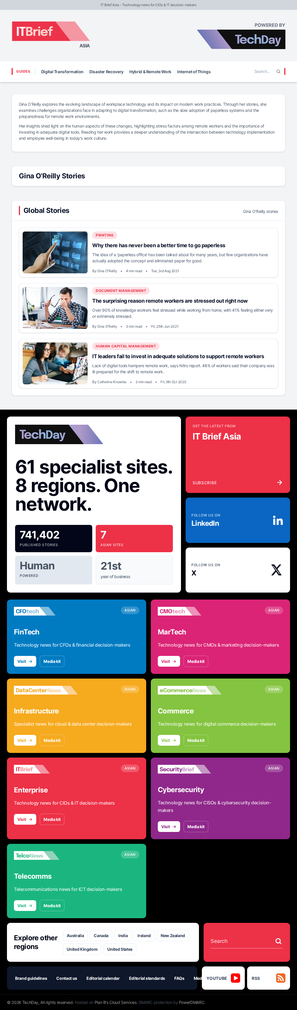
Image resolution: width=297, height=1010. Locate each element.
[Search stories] (278, 941)
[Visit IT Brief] (46, 769)
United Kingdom (82, 949)
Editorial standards (147, 978)
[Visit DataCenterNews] (46, 690)
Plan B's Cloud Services (116, 1002)
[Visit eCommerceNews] (190, 690)
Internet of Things (194, 71)
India (123, 935)
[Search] (278, 71)
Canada (101, 935)
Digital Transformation (62, 71)
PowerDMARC (191, 1002)
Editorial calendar (103, 978)
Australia (75, 935)
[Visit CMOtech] (190, 611)
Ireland (144, 935)
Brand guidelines (31, 978)
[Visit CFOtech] (46, 611)
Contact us (66, 978)
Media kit (52, 661)
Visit (21, 661)
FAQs (179, 978)
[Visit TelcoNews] (46, 855)
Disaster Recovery (106, 71)
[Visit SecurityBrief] (190, 769)
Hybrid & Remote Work (150, 71)
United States (119, 949)
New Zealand (173, 935)
